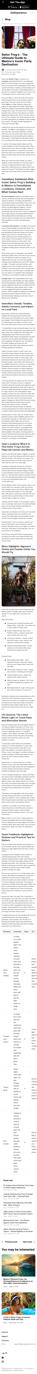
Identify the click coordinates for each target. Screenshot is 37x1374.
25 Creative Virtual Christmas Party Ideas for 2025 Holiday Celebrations (18, 1187)
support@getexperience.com (24, 1344)
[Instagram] (18, 1362)
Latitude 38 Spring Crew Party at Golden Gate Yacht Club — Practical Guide (18, 1195)
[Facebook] (18, 1358)
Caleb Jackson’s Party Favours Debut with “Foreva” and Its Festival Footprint (17, 1213)
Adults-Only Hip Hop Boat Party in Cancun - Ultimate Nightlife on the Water (18, 1230)
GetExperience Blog (7, 23)
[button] (3, 2)
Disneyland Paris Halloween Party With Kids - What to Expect (17, 1204)
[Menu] (32, 13)
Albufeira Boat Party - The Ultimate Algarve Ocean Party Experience (16, 1222)
